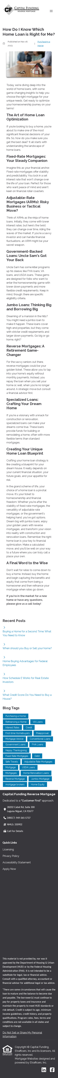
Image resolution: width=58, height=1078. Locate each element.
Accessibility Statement (17, 862)
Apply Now (9, 868)
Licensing (8, 849)
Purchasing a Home (44, 43)
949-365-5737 (23, 818)
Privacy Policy (11, 856)
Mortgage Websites (27, 1058)
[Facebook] (52, 1070)
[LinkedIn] (44, 1070)
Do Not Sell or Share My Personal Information (22, 1034)
